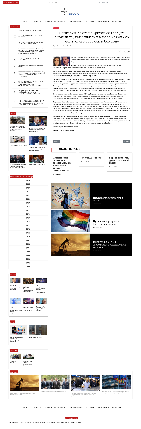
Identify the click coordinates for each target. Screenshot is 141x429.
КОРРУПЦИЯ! (38, 21)
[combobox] (109, 2)
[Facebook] (49, 2)
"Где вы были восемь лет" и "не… (18, 146)
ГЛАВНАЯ (25, 21)
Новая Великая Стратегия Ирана (30, 30)
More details (97, 204)
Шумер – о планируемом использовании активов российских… (37, 130)
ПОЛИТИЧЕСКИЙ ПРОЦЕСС (54, 21)
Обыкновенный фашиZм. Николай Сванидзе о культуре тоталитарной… (18, 166)
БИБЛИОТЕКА (116, 21)
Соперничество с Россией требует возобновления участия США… (28, 308)
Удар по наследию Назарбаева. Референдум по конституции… (28, 288)
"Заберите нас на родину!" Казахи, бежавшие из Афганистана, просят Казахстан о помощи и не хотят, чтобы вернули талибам (31, 51)
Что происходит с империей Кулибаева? (28, 59)
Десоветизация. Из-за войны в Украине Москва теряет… (41, 308)
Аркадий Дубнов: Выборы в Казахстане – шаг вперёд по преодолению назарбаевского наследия (29, 93)
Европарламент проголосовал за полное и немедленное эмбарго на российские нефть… (116, 392)
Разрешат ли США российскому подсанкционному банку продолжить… (16, 309)
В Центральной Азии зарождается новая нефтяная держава (30, 43)
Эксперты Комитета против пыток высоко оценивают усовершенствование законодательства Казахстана (31, 83)
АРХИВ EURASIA (102, 21)
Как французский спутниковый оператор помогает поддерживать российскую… (40, 289)
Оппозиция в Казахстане (37, 164)
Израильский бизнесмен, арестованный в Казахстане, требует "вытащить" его (62, 164)
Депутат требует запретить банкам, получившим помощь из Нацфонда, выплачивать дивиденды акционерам (31, 74)
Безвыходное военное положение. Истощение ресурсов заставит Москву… (17, 128)
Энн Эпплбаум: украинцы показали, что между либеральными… (37, 149)
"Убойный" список (91, 157)
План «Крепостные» (35, 337)
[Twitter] (53, 2)
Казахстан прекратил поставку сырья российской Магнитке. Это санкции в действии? (83, 394)
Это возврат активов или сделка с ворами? (30, 65)
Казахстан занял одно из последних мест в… (28, 363)
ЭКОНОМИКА (89, 21)
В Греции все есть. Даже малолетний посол (119, 160)
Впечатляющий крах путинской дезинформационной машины (16, 339)
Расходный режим (13, 361)
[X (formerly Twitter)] (124, 51)
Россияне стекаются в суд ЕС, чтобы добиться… (15, 287)
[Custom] (56, 2)
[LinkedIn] (128, 51)
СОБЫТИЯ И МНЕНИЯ (75, 21)
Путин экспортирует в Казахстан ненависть (30, 36)
